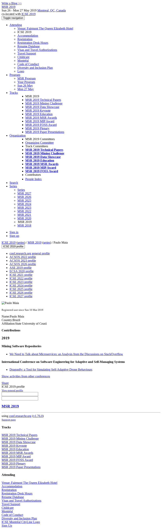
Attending (15, 25)
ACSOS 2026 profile (22, 264)
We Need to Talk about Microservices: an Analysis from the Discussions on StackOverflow (66, 354)
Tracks (13, 92)
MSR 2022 (24, 211)
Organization (17, 135)
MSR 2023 (24, 207)
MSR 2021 (24, 214)
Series (21, 189)
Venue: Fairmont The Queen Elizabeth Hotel (45, 28)
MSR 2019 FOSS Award (41, 124)
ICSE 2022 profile (20, 278)
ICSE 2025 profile (20, 289)
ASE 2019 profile (20, 267)
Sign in (13, 232)
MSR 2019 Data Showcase (42, 107)
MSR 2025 (24, 200)
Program (14, 75)
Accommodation (27, 35)
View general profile (12, 390)
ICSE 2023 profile (20, 282)
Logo (20, 71)
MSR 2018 (24, 225)
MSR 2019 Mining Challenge (43, 103)
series (20, 242)
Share (5, 383)
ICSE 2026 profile (20, 292)
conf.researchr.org (20, 416)
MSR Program (26, 78)
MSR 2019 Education (39, 114)
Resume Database (28, 46)
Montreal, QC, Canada (51, 10)
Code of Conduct (28, 64)
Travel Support (26, 53)
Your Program (26, 82)
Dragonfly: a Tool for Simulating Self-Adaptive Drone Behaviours (50, 369)
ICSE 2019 (29, 14)
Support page (9, 419)
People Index (33, 179)
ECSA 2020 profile (21, 271)
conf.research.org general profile (29, 253)
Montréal (23, 60)
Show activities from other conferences (26, 376)
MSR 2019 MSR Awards (41, 117)
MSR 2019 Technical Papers (43, 99)
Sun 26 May (25, 85)
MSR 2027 (24, 193)
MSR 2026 (24, 197)
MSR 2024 (24, 204)
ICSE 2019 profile (13, 246)
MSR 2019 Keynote (38, 110)
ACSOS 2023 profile (22, 260)
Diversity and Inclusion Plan (35, 67)
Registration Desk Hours (32, 42)
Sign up (14, 235)
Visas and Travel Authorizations (37, 50)
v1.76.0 (38, 416)
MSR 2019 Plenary (37, 128)
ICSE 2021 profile (20, 274)
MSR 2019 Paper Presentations (44, 132)
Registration (24, 39)
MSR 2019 (34, 242)
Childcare (23, 57)
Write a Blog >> (12, 3)
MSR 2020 (24, 218)
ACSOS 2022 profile (22, 257)
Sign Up (7, 525)
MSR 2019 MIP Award (39, 121)
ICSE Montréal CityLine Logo (21, 522)
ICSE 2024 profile (20, 285)
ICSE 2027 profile (20, 296)
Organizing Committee (39, 142)
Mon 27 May (25, 89)
